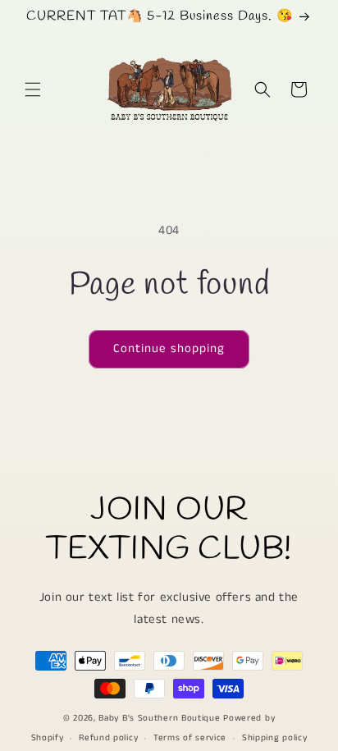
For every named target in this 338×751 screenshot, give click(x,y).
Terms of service (189, 737)
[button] (33, 89)
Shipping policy (275, 737)
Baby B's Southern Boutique (159, 718)
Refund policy (108, 737)
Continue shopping (169, 348)
